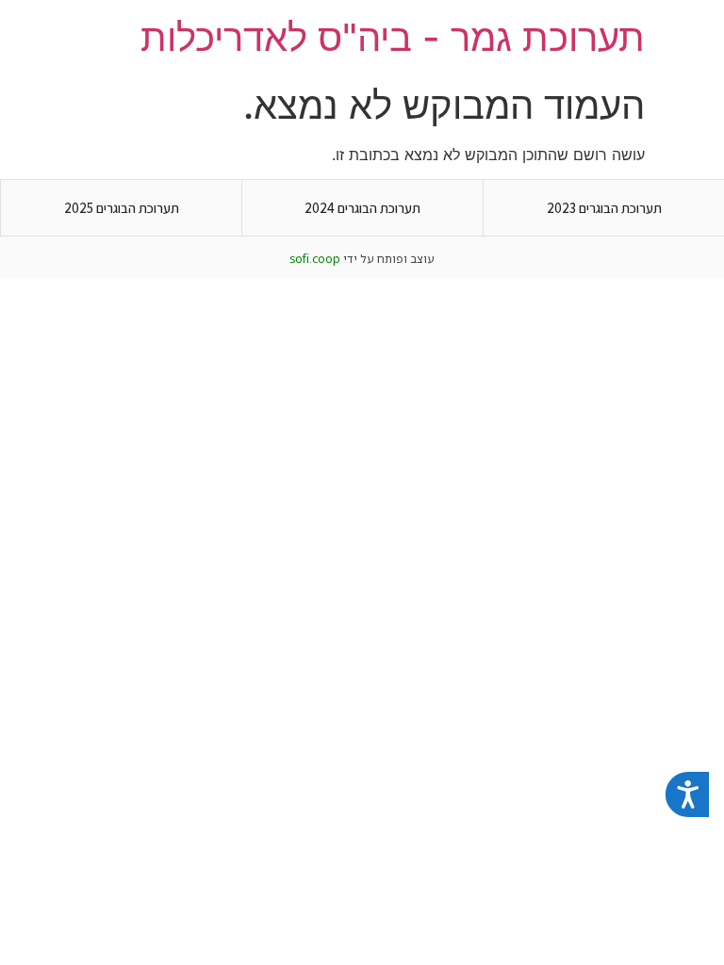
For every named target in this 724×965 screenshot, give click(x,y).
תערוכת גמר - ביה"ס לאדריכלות (392, 37)
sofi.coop (314, 259)
